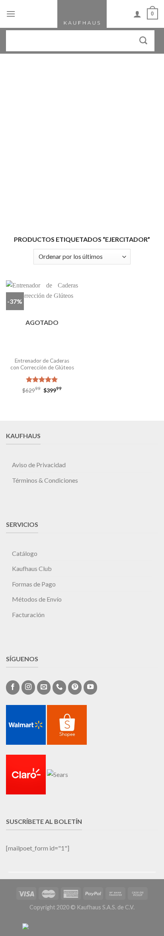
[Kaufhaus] (82, 14)
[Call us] (59, 687)
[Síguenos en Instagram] (28, 687)
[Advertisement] (82, 139)
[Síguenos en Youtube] (90, 687)
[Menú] (11, 13)
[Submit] (143, 41)
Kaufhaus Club (32, 568)
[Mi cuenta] (137, 14)
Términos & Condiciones (45, 480)
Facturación (28, 614)
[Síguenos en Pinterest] (75, 687)
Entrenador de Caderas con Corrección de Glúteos (42, 364)
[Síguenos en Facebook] (13, 687)
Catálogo (24, 553)
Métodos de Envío (37, 599)
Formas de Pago (34, 584)
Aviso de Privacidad (39, 464)
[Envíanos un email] (44, 687)
